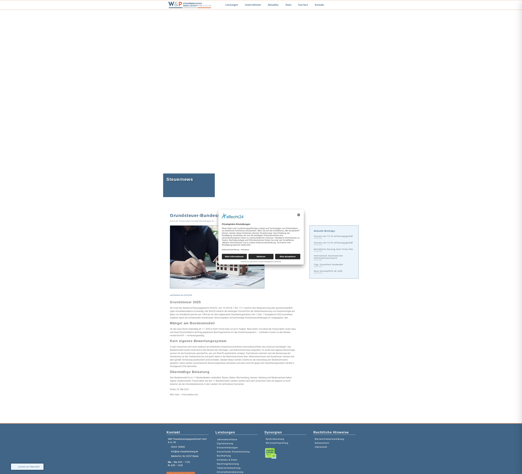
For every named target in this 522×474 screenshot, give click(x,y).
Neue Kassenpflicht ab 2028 (328, 271)
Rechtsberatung (275, 439)
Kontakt (319, 4)
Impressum (321, 447)
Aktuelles (273, 4)
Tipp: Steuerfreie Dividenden (328, 264)
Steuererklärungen (227, 447)
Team (288, 4)
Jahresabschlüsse (227, 439)
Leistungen (231, 4)
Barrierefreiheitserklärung (329, 439)
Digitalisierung (225, 443)
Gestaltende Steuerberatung (233, 451)
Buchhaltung (224, 455)
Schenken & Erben (227, 460)
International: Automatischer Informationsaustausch (328, 256)
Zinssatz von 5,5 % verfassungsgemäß (333, 236)
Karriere (303, 4)
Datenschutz (322, 443)
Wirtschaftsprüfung (277, 443)
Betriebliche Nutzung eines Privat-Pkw (333, 249)
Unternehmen (253, 4)
